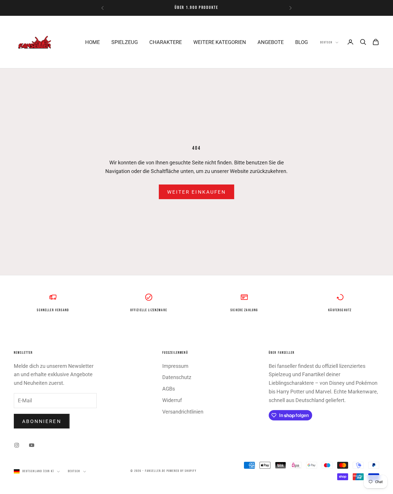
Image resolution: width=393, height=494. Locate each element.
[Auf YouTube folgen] (32, 445)
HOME (92, 42)
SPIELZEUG (124, 42)
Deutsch (326, 42)
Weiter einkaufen (196, 192)
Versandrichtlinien (182, 412)
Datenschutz (176, 377)
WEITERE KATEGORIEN (219, 42)
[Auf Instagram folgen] (17, 445)
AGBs (168, 389)
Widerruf (172, 400)
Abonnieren (41, 421)
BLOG (301, 42)
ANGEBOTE (270, 42)
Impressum (175, 366)
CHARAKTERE (165, 42)
